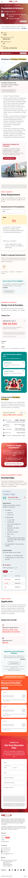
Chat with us (6, 851)
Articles (3, 839)
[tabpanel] (14, 581)
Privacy (25, 876)
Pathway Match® (5, 841)
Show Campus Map (8, 90)
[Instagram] (12, 870)
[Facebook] (9, 870)
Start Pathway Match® (15, 464)
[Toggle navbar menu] (2, 2)
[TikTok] (18, 870)
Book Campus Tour (9, 158)
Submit (14, 804)
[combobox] (7, 768)
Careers (3, 837)
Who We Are (4, 835)
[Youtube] (15, 870)
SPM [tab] (5, 571)
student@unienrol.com (8, 853)
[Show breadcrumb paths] (2, 5)
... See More (23, 28)
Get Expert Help (9, 291)
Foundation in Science (17, 452)
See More (5, 287)
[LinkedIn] (21, 870)
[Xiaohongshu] (24, 870)
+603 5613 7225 (6, 848)
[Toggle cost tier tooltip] (24, 321)
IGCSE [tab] (11, 571)
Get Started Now (14, 663)
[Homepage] (13, 2)
